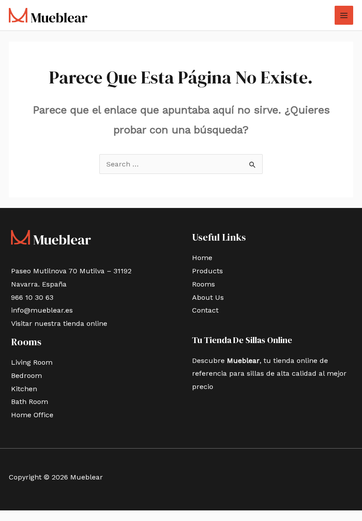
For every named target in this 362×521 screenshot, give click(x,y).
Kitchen (24, 389)
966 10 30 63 (32, 297)
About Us (208, 297)
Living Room (32, 362)
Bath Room (29, 401)
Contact (205, 310)
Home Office (32, 415)
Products (207, 271)
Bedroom (26, 375)
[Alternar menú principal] (344, 15)
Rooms (203, 284)
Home (202, 257)
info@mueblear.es (42, 310)
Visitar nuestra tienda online (59, 323)
